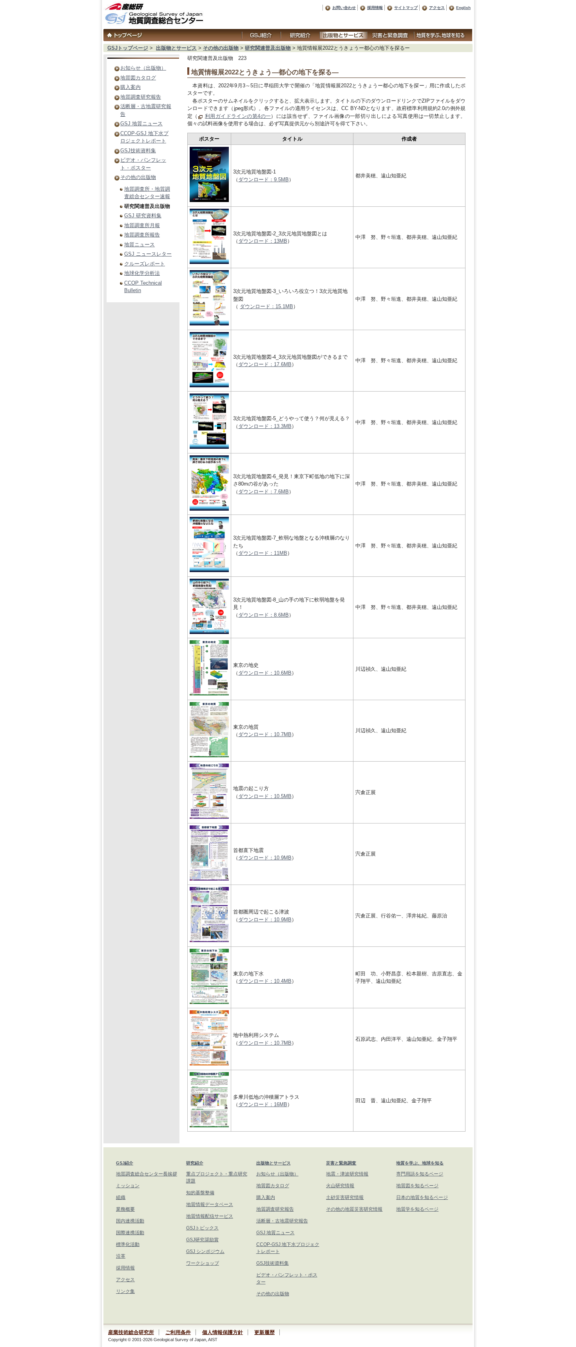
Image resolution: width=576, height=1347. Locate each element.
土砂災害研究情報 (345, 1197)
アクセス (437, 7)
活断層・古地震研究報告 (282, 1221)
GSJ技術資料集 (138, 150)
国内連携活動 (130, 1221)
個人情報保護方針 (222, 1332)
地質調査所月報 (142, 225)
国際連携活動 (130, 1232)
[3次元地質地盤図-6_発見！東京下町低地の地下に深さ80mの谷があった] (209, 509)
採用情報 (375, 7)
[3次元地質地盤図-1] (209, 200)
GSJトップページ (127, 48)
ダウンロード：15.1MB (266, 306)
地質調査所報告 (142, 235)
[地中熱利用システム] (209, 1064)
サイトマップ (406, 7)
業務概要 (125, 1209)
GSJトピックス (202, 1228)
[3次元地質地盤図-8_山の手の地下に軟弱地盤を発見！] (209, 632)
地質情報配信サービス (209, 1216)
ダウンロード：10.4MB (265, 981)
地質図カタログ (138, 78)
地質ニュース (139, 244)
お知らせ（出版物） (143, 68)
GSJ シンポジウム (205, 1251)
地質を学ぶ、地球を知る (420, 1163)
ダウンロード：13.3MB (265, 426)
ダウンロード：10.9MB (265, 858)
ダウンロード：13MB (262, 241)
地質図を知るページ (417, 1185)
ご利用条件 (178, 1332)
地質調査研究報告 (140, 97)
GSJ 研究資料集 (142, 215)
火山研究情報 (340, 1185)
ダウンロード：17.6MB (265, 364)
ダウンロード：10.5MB (265, 796)
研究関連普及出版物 (268, 48)
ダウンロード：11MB (262, 553)
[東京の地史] (209, 694)
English (463, 7)
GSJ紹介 (124, 1163)
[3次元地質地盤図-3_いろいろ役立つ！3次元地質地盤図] (209, 324)
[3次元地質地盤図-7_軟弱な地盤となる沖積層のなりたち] (209, 570)
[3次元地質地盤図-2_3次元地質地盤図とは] (209, 262)
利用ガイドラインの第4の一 (238, 116)
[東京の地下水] (209, 1002)
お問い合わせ (344, 7)
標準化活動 (127, 1244)
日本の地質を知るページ (422, 1197)
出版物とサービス (176, 48)
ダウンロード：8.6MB (263, 615)
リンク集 (125, 1291)
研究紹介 (194, 1163)
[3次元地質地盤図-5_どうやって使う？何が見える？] (209, 447)
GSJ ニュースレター (148, 254)
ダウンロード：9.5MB (263, 179)
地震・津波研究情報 (347, 1174)
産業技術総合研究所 (131, 1332)
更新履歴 (264, 1332)
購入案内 (130, 87)
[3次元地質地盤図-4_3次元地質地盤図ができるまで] (209, 385)
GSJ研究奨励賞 (202, 1239)
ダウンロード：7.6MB (263, 492)
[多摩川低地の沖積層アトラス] (209, 1126)
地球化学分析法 (142, 273)
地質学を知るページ (417, 1209)
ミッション (127, 1185)
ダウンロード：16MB (262, 1104)
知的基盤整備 (200, 1192)
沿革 (120, 1256)
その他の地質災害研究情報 (354, 1209)
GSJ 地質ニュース (141, 123)
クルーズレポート (144, 264)
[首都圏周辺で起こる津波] (209, 940)
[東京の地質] (209, 755)
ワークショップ (202, 1263)
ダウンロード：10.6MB (265, 673)
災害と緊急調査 (341, 1163)
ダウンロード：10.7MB (265, 734)
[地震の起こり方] (209, 817)
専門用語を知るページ (419, 1174)
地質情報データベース (209, 1204)
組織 (120, 1197)
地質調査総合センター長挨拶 (146, 1174)
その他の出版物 (221, 48)
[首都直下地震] (209, 879)
